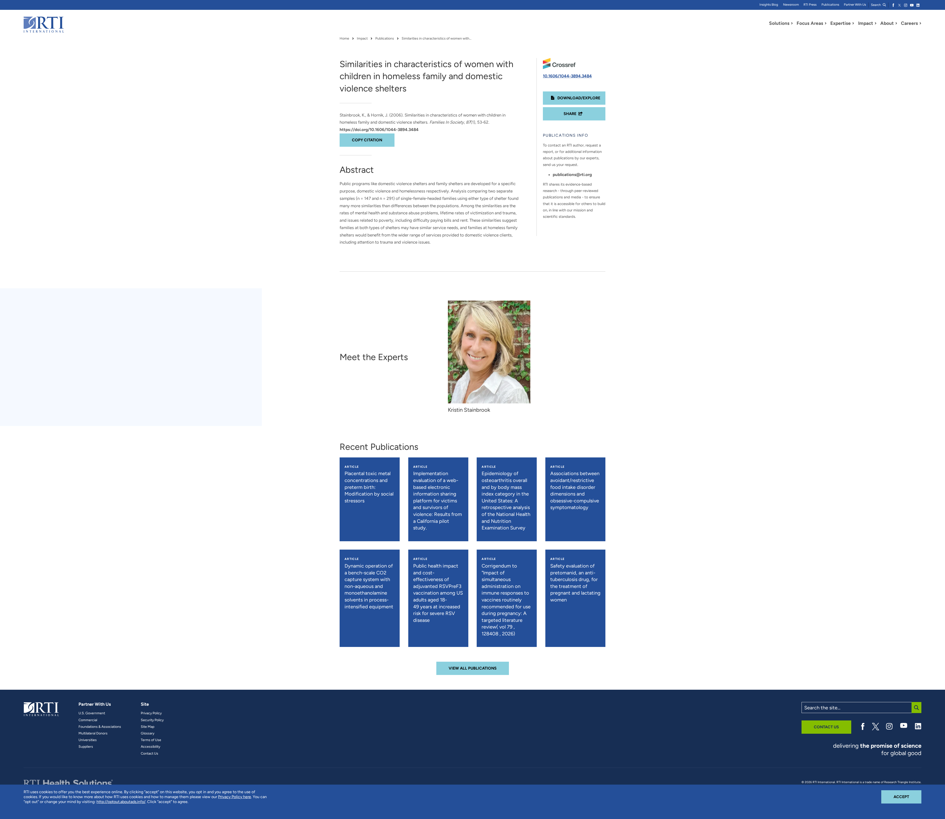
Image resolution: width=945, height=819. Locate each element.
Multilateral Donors (93, 733)
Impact (362, 38)
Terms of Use (151, 740)
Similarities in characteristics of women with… (437, 38)
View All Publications (473, 668)
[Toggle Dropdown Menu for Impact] (876, 23)
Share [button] (570, 113)
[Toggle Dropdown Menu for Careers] (920, 23)
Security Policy (152, 720)
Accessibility (150, 746)
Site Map (147, 727)
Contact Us (149, 753)
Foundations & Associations (100, 727)
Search (876, 5)
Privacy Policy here (234, 796)
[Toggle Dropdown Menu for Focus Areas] (826, 23)
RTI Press (810, 4)
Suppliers (86, 746)
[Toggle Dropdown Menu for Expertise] (853, 23)
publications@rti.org (572, 174)
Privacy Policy (151, 713)
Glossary (147, 733)
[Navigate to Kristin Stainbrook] (489, 352)
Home (344, 38)
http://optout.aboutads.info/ (120, 801)
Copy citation (367, 140)
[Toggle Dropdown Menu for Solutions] (792, 23)
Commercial (88, 720)
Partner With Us (855, 4)
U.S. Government (92, 713)
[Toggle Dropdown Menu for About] (896, 23)
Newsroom (791, 4)
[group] (491, 357)
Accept (907, 796)
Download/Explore (578, 98)
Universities (88, 740)
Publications (830, 4)
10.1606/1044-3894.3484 (567, 75)
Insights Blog (768, 4)
